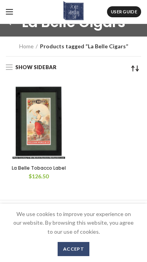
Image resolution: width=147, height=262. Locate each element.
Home (26, 46)
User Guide (124, 11)
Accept (73, 249)
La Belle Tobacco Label (39, 168)
